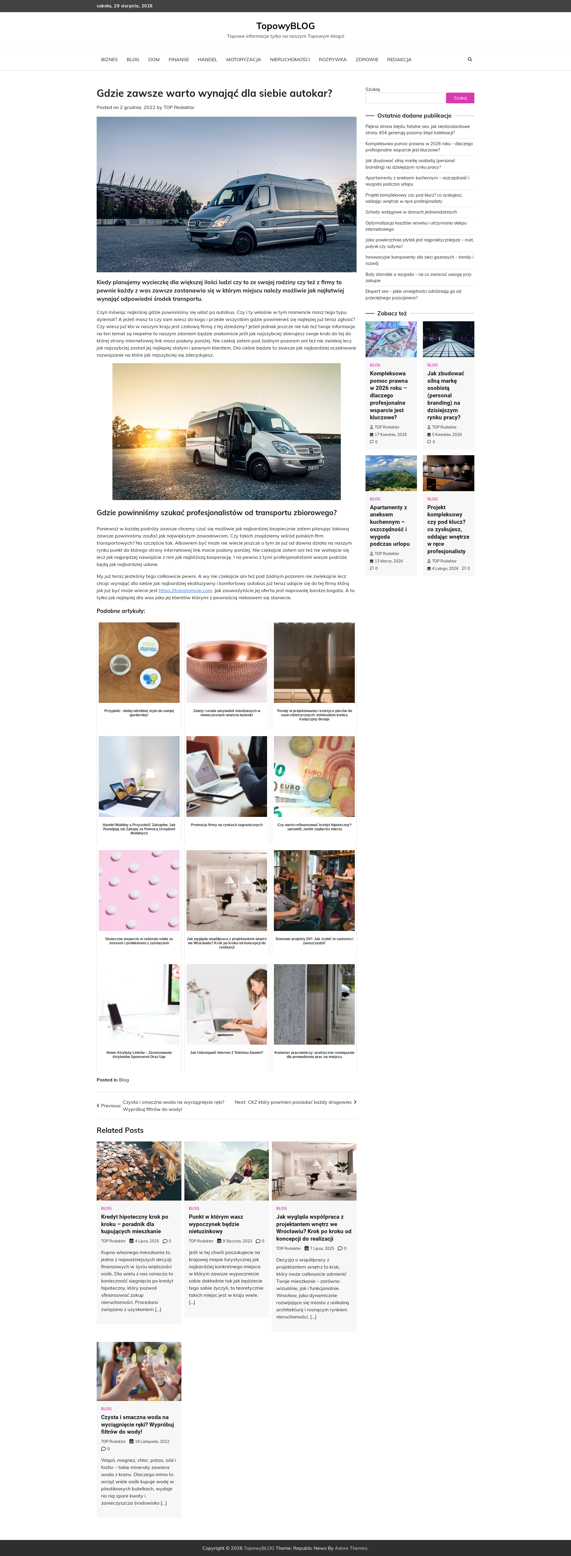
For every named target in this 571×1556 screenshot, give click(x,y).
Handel (207, 59)
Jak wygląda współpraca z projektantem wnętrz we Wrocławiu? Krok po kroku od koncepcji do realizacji (314, 1227)
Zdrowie (367, 59)
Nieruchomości (290, 59)
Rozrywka (333, 59)
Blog (133, 59)
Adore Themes (351, 1548)
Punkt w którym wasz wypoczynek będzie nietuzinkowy (216, 1224)
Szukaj (372, 89)
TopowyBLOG (285, 25)
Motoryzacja (243, 59)
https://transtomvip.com (185, 590)
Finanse (179, 59)
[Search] (469, 59)
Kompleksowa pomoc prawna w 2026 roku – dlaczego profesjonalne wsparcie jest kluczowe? (389, 395)
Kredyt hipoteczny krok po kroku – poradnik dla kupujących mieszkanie (134, 1224)
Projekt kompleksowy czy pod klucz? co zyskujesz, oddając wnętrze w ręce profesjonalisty (448, 529)
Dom (154, 59)
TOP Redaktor (179, 107)
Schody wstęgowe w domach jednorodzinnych (411, 212)
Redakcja (399, 59)
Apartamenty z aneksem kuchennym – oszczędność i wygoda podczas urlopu (390, 526)
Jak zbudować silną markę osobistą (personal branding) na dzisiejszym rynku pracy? (445, 395)
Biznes (109, 59)
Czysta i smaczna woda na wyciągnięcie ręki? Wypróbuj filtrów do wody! (137, 1424)
